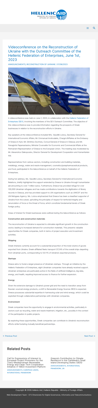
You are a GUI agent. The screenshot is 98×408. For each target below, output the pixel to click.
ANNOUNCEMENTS (17, 64)
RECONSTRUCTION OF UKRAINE (41, 64)
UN (63, 368)
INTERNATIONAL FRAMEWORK (19, 373)
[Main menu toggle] (87, 28)
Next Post (89, 336)
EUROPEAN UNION (30, 370)
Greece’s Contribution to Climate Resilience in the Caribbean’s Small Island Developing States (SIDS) (68, 360)
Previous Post (10, 336)
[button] (94, 28)
